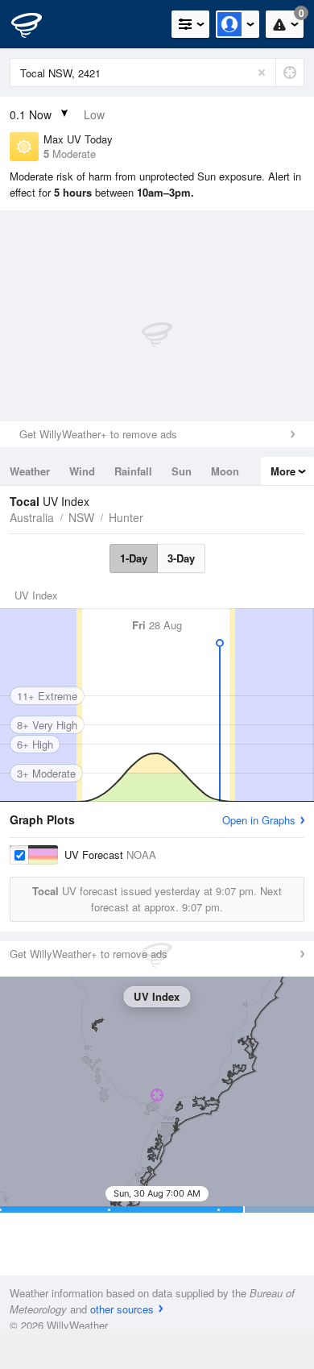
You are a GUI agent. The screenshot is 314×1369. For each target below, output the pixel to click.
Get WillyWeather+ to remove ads (98, 434)
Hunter (126, 517)
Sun (181, 471)
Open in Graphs (258, 820)
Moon (225, 471)
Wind (82, 471)
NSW (81, 517)
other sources (122, 1309)
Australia (32, 517)
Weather (30, 471)
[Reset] (261, 72)
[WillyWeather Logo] (36, 24)
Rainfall (133, 471)
